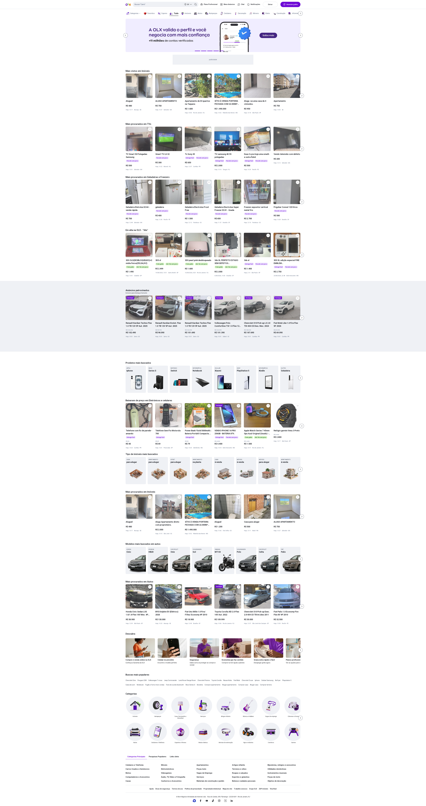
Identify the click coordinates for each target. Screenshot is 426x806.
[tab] (136, 756)
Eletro (267, 13)
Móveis (256, 13)
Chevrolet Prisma (204, 680)
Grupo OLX (253, 789)
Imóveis (188, 13)
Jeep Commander (170, 680)
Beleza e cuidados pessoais (243, 781)
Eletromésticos (167, 769)
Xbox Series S (190, 685)
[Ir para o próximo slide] (302, 95)
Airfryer (278, 680)
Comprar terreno (266, 685)
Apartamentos (203, 765)
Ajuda (151, 789)
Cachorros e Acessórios (171, 781)
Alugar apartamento (229, 685)
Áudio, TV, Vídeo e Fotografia (173, 777)
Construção (281, 13)
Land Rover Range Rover (187, 680)
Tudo (176, 13)
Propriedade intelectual (212, 789)
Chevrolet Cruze (247, 680)
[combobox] (165, 4)
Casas (128, 781)
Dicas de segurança (162, 789)
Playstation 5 (286, 680)
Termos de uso (177, 789)
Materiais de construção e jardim (210, 781)
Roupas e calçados (240, 773)
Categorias (134, 13)
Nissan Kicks (227, 680)
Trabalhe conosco (240, 789)
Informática (296, 13)
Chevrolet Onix (131, 680)
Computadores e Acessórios (138, 777)
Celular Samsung (267, 680)
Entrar (270, 4)
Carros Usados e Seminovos (137, 769)
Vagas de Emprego (204, 773)
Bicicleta (200, 685)
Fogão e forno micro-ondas (154, 685)
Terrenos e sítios (239, 769)
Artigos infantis (238, 765)
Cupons (164, 13)
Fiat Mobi (237, 680)
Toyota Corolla (216, 680)
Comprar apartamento (212, 685)
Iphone (257, 680)
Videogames (166, 773)
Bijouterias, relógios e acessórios (282, 765)
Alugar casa (254, 685)
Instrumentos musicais (277, 773)
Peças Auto (201, 769)
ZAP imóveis (263, 789)
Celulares (227, 13)
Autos (200, 13)
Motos (128, 773)
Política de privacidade (193, 789)
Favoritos (151, 13)
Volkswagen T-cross (155, 680)
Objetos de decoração (277, 781)
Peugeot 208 (142, 680)
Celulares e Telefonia (134, 765)
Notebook (140, 685)
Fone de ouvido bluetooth (175, 685)
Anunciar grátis (292, 4)
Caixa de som (130, 685)
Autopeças (213, 13)
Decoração (242, 13)
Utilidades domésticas (277, 769)
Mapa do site (227, 789)
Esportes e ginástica (240, 777)
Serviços (200, 777)
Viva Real (273, 789)
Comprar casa (243, 685)
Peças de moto (274, 777)
